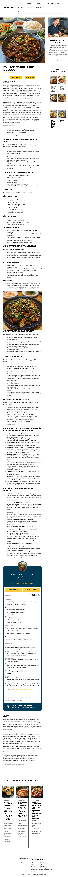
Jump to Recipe (15, 77)
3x (38, 594)
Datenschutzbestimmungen (33, 7)
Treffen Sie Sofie (43, 863)
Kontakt (20, 7)
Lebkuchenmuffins (8, 766)
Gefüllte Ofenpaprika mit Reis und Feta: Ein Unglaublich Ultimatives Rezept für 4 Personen (36, 810)
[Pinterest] (21, 862)
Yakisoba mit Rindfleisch (62, 105)
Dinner (6, 763)
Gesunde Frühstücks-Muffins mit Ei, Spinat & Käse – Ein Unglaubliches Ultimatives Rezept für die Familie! (8, 811)
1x (33, 594)
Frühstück (30, 3)
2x (36, 594)
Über (57, 3)
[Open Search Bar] (19, 11)
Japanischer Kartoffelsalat (53, 105)
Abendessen (49, 3)
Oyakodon (62, 121)
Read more (6, 845)
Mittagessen (40, 3)
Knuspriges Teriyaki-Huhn (62, 88)
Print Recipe (30, 77)
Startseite (21, 3)
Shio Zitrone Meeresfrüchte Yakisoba (53, 124)
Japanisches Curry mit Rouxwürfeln (53, 89)
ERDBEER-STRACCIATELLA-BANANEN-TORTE (14, 764)
